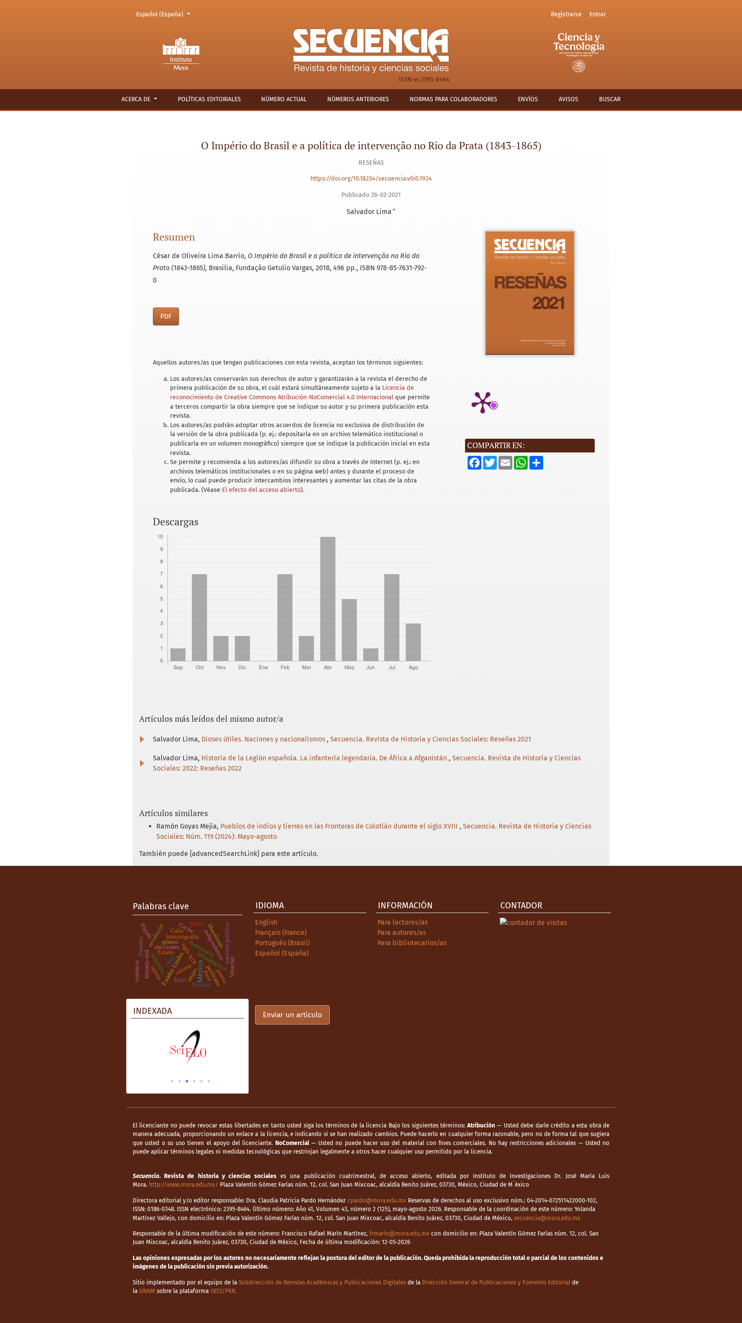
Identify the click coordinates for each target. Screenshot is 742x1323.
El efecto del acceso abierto (261, 490)
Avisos (568, 99)
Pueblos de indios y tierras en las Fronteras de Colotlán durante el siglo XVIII (339, 826)
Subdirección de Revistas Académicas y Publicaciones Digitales (322, 1282)
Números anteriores (358, 99)
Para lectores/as (402, 922)
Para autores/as (401, 932)
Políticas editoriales (209, 99)
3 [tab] (186, 1081)
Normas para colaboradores (453, 99)
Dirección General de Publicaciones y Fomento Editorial (496, 1282)
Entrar (598, 14)
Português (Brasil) (282, 943)
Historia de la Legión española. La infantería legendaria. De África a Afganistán (325, 758)
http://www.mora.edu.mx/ (183, 1184)
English (266, 922)
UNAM (147, 1291)
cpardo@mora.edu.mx (376, 1200)
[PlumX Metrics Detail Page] (482, 402)
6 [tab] (208, 1081)
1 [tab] (172, 1081)
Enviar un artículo (292, 1014)
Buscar (609, 99)
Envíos (528, 99)
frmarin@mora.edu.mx (399, 1233)
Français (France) (281, 932)
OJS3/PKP (222, 1291)
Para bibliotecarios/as (412, 943)
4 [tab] (194, 1081)
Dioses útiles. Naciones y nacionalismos (264, 739)
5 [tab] (201, 1081)
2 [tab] (179, 1081)
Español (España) (164, 14)
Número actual (284, 99)
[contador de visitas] (533, 922)
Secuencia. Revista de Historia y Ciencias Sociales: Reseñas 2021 (430, 739)
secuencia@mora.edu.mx (547, 1218)
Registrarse (566, 14)
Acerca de (137, 99)
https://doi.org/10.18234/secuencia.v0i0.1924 (371, 178)
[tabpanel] (187, 1048)
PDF (166, 316)
